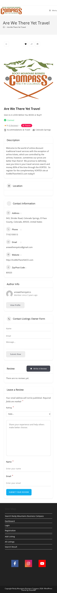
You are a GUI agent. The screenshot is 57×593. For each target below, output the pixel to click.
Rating (10, 407)
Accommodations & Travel (18, 129)
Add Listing (10, 536)
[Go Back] (6, 44)
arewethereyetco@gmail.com (19, 247)
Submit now (15, 354)
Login (7, 525)
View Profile (15, 305)
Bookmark (25, 44)
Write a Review (40, 368)
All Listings (9, 541)
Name (10, 461)
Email (9, 476)
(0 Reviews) (13, 125)
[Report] (37, 44)
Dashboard (10, 521)
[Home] (4, 27)
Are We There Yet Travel (16, 27)
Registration (10, 530)
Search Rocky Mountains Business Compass (24, 516)
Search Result (11, 547)
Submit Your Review (19, 492)
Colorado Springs (43, 129)
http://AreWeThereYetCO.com (19, 260)
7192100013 (12, 234)
